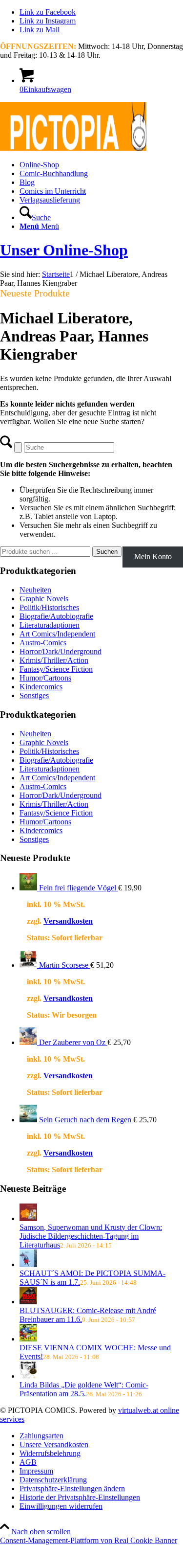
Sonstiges (34, 695)
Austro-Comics (43, 642)
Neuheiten (35, 590)
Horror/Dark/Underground (61, 651)
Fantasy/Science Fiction (56, 669)
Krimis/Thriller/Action (54, 660)
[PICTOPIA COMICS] (73, 148)
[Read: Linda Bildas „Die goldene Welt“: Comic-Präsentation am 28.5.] (28, 1376)
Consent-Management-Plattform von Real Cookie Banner (88, 1540)
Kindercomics (41, 686)
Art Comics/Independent (57, 634)
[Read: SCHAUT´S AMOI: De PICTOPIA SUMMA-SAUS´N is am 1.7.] (28, 1264)
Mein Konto (153, 556)
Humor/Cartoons (45, 678)
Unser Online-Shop (64, 250)
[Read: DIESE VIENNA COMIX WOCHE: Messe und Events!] (28, 1339)
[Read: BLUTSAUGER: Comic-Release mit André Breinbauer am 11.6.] (28, 1301)
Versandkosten (68, 921)
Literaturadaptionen (50, 625)
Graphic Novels (44, 598)
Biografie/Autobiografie (56, 616)
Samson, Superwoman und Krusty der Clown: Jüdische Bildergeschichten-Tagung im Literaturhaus (91, 1236)
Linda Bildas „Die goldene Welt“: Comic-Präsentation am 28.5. (84, 1389)
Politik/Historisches (49, 607)
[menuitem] (101, 164)
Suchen (107, 551)
